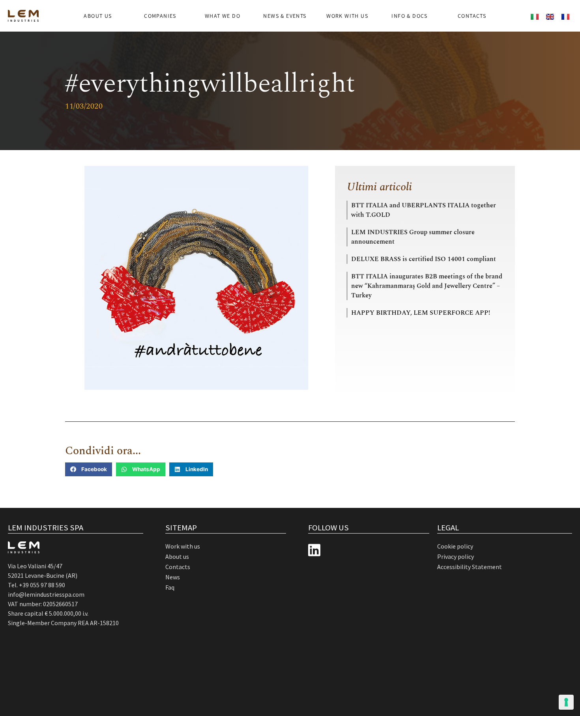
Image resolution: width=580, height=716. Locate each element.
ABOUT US (98, 15)
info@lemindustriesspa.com (46, 594)
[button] (88, 469)
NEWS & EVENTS (284, 15)
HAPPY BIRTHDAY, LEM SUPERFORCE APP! (420, 313)
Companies (160, 15)
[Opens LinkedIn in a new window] (314, 550)
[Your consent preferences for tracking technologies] (566, 702)
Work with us (347, 15)
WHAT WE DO (222, 15)
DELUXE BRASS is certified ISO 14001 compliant (423, 259)
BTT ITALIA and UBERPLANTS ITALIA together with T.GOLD (423, 210)
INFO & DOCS (409, 15)
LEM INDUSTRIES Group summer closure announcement (413, 236)
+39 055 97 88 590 (42, 585)
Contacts (472, 15)
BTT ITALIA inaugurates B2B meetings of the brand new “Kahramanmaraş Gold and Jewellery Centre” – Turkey (426, 286)
